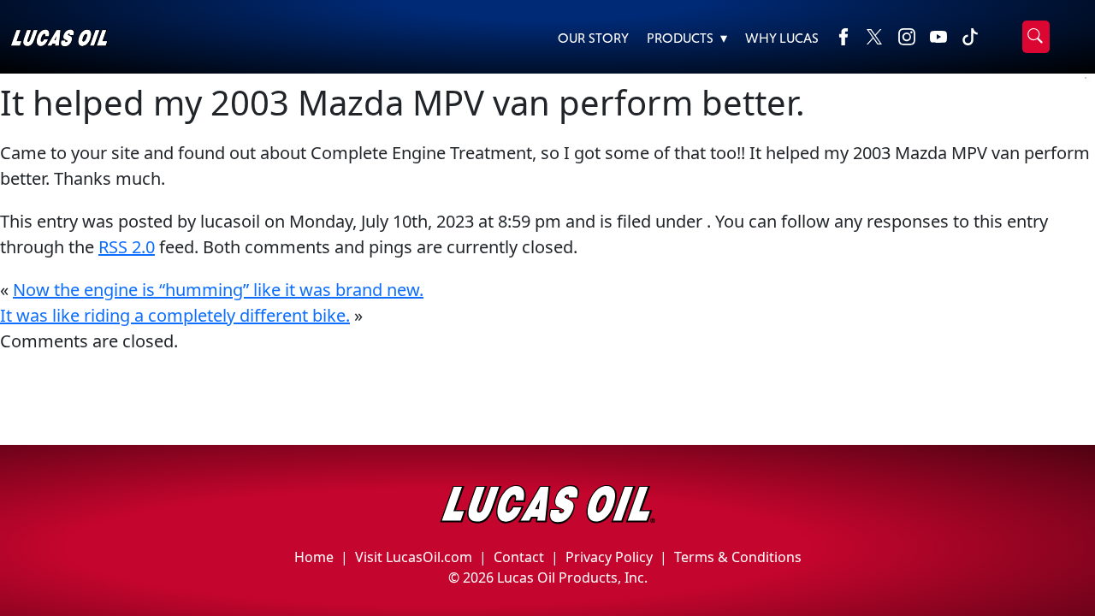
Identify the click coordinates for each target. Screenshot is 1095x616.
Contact (519, 557)
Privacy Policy (609, 557)
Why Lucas (782, 38)
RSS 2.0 (126, 246)
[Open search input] (1036, 37)
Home (314, 557)
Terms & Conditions (738, 557)
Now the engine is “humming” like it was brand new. (218, 289)
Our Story (593, 38)
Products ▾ (687, 38)
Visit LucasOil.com (413, 557)
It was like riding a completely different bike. (175, 315)
